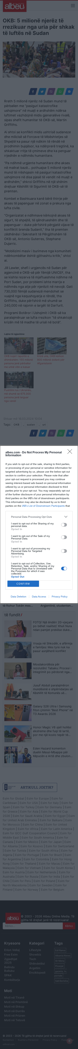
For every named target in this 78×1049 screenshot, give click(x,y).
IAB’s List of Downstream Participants (43, 505)
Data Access (39, 596)
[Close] (70, 452)
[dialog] (39, 524)
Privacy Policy (59, 596)
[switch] (64, 525)
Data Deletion (18, 596)
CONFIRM (23, 583)
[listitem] (39, 517)
